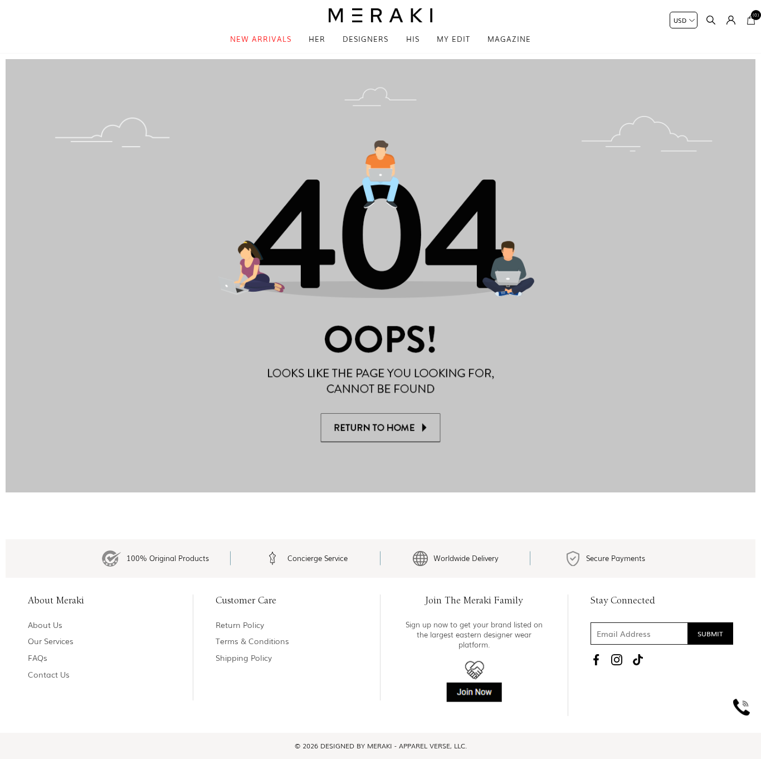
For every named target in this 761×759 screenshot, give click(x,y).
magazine (509, 38)
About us (45, 625)
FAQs (37, 657)
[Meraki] (381, 15)
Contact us (49, 674)
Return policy (240, 625)
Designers (365, 38)
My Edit (453, 38)
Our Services (51, 641)
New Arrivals (260, 38)
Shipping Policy (244, 657)
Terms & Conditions (252, 641)
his (412, 38)
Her (317, 38)
